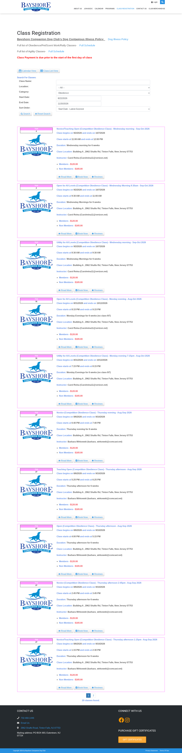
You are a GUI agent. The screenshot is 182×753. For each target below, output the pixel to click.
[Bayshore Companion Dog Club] (36, 7)
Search (26, 114)
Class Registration (125, 9)
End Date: (24, 102)
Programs (110, 9)
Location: (24, 86)
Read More (66, 177)
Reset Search (43, 114)
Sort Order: (24, 108)
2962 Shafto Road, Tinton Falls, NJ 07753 (40, 728)
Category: (24, 92)
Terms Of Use (164, 750)
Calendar (99, 9)
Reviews (98, 177)
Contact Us (141, 9)
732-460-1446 (27, 718)
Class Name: (25, 81)
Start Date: (24, 97)
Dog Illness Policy (117, 39)
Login (155, 2)
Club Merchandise (157, 9)
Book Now (82, 177)
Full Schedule (87, 45)
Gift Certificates (132, 739)
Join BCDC (88, 9)
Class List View (50, 71)
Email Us (25, 723)
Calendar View (28, 71)
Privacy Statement (151, 750)
